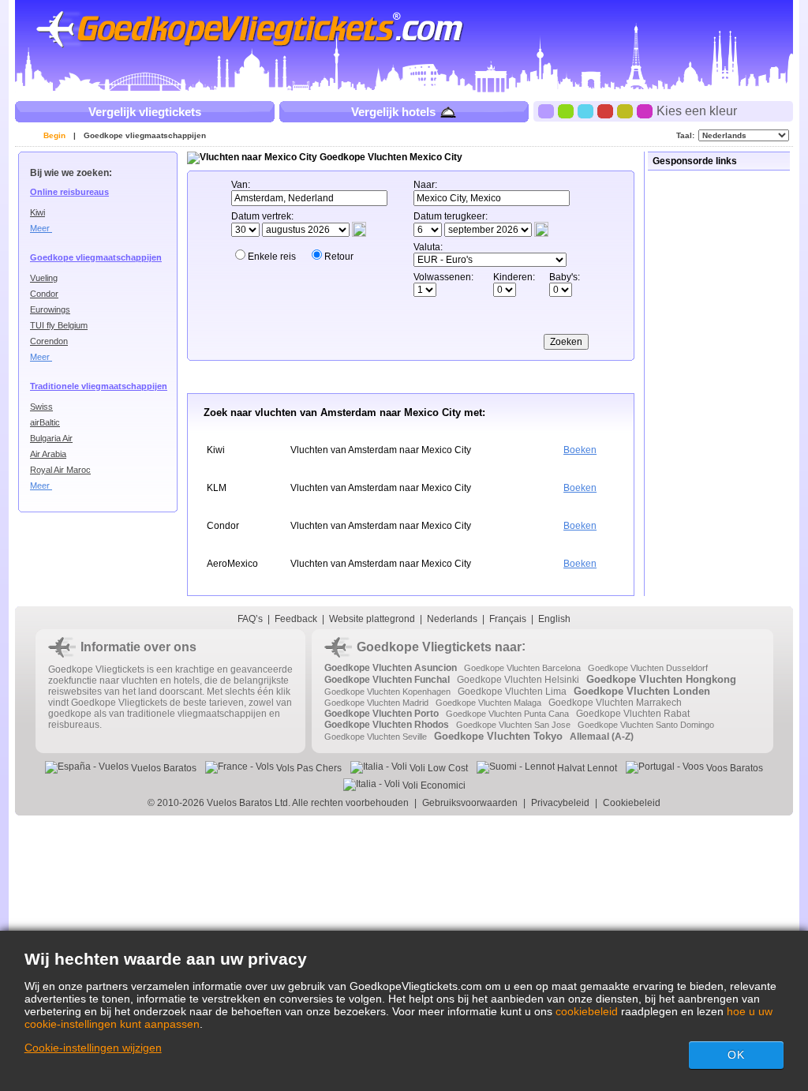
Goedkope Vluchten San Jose (513, 724)
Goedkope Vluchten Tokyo (498, 736)
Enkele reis (272, 256)
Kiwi (37, 212)
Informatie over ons (138, 647)
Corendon (49, 341)
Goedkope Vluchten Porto (381, 713)
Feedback (296, 618)
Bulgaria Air (51, 438)
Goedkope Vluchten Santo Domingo (646, 724)
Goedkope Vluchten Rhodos (386, 724)
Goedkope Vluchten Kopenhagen (387, 691)
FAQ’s (250, 618)
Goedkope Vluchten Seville (375, 736)
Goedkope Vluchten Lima (512, 691)
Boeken (580, 450)
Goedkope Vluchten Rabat (633, 713)
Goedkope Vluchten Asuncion (390, 667)
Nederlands (452, 618)
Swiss (41, 406)
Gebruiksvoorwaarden (470, 802)
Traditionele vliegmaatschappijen (98, 386)
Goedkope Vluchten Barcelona (522, 668)
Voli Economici (433, 785)
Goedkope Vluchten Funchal (387, 679)
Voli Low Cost (437, 768)
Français (507, 618)
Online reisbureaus (69, 192)
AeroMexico (232, 563)
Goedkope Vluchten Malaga (488, 702)
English (554, 618)
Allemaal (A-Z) (602, 736)
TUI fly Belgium (59, 325)
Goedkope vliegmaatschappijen (145, 135)
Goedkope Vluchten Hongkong (661, 679)
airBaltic (45, 422)
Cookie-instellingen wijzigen (93, 1047)
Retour (339, 256)
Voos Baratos (733, 768)
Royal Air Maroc (60, 469)
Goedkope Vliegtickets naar (439, 647)
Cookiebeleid (631, 802)
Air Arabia (48, 454)
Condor (44, 293)
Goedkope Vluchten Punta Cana (507, 713)
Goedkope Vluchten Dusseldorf (648, 668)
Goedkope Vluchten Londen (642, 691)
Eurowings (50, 309)
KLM (216, 487)
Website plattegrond (372, 618)
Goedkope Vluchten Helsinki (518, 679)
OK (736, 1054)
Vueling (44, 278)
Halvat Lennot (586, 768)
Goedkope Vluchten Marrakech (615, 702)
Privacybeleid (560, 802)
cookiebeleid (587, 1011)
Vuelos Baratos (162, 768)
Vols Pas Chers (308, 768)
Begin (54, 135)
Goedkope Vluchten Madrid (376, 702)
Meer (41, 228)
